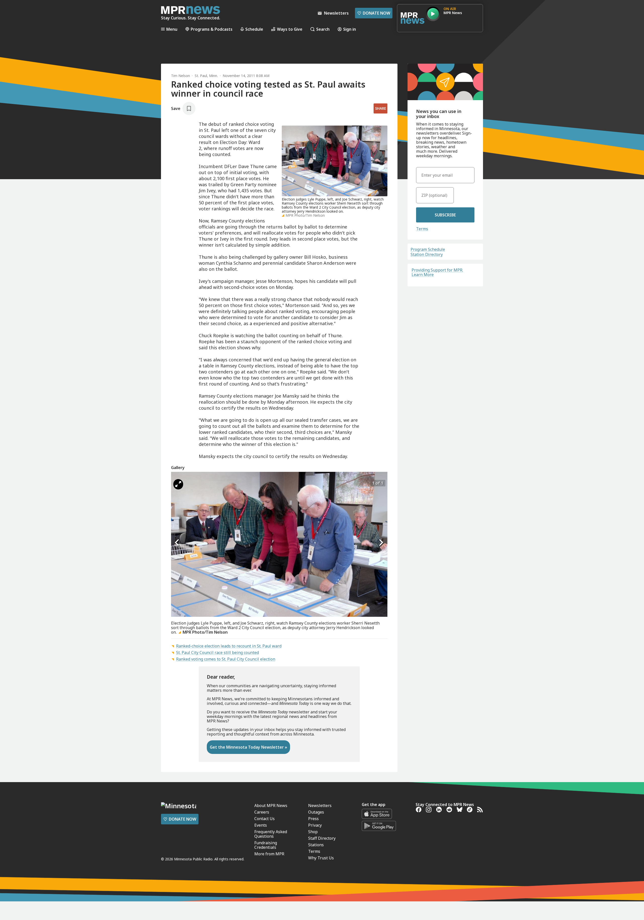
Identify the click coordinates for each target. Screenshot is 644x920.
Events (260, 825)
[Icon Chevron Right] (381, 542)
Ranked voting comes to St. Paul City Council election (225, 659)
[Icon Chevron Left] (177, 542)
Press (313, 818)
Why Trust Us (321, 858)
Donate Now (373, 13)
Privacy (315, 825)
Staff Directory (322, 838)
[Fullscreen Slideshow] (178, 484)
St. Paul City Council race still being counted (217, 652)
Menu (171, 29)
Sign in (349, 29)
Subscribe (445, 215)
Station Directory (427, 254)
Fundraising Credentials (265, 845)
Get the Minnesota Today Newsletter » (248, 747)
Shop (313, 831)
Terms (422, 229)
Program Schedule (428, 249)
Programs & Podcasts (211, 29)
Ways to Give (289, 29)
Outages (316, 812)
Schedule (254, 29)
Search (323, 29)
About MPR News (270, 805)
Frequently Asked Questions (270, 834)
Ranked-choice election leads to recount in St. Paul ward (228, 646)
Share (380, 108)
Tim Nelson (180, 75)
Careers (261, 812)
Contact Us (264, 818)
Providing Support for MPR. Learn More (437, 272)
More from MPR (269, 854)
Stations (316, 845)
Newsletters (320, 805)
